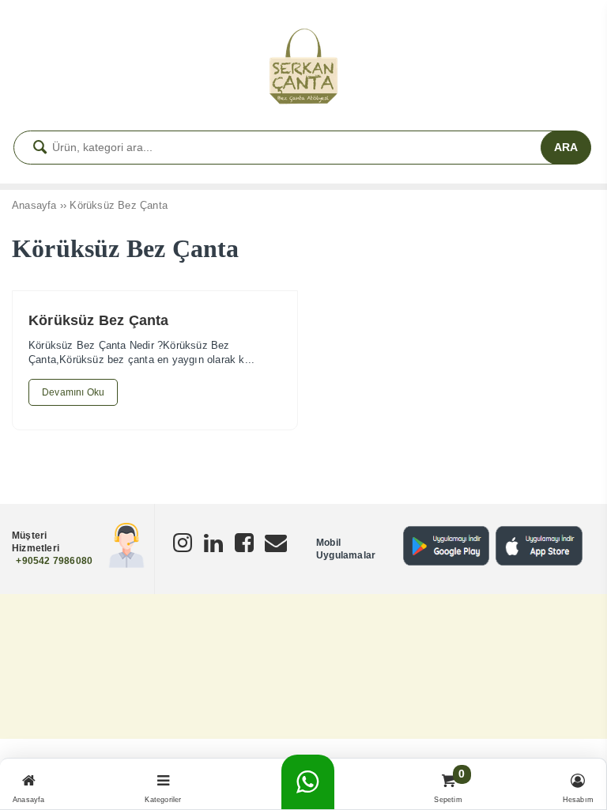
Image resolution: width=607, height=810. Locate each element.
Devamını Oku (73, 392)
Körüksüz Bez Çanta (98, 320)
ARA (566, 147)
